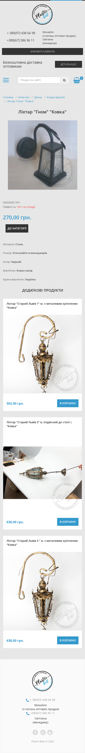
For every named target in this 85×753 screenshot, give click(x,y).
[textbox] (42, 80)
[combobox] (43, 80)
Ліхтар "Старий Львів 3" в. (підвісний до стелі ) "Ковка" (39, 424)
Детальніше (68, 64)
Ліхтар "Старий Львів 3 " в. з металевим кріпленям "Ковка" (42, 543)
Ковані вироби (56, 97)
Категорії (23, 97)
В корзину (68, 403)
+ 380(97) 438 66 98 (21, 33)
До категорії (17, 228)
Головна (8, 97)
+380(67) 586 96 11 (20, 40)
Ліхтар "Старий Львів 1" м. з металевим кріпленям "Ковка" (42, 305)
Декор (38, 97)
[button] (6, 81)
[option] (42, 155)
